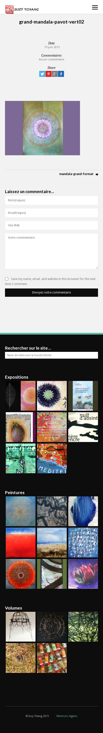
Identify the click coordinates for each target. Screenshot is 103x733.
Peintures (14, 492)
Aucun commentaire (51, 59)
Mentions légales (66, 716)
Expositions (16, 377)
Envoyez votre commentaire (51, 292)
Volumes (13, 608)
